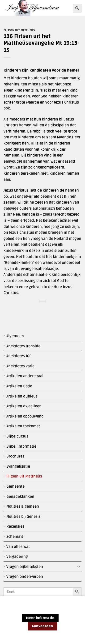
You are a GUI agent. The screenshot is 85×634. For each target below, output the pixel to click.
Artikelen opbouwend (25, 416)
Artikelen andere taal (24, 376)
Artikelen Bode (19, 386)
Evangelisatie (18, 466)
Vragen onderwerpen (24, 576)
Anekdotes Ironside (23, 346)
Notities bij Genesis (23, 516)
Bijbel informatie (21, 446)
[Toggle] (78, 567)
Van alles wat (18, 546)
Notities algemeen (22, 506)
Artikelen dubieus (22, 396)
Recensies (15, 526)
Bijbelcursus (17, 436)
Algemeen (15, 336)
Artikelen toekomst (23, 426)
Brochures (15, 456)
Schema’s (14, 536)
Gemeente (15, 486)
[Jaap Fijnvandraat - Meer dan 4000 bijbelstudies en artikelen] (36, 8)
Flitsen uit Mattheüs (24, 476)
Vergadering (17, 556)
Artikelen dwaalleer (23, 406)
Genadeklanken (20, 496)
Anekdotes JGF (18, 356)
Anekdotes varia (20, 366)
